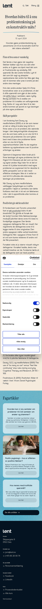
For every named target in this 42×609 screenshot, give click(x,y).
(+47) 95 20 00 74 (12, 556)
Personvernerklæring (14, 566)
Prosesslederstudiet (13, 590)
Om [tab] (34, 264)
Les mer (27, 427)
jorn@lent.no (10, 552)
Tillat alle (21, 334)
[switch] (36, 310)
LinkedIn (8, 580)
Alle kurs (9, 593)
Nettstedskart (7, 599)
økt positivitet (15, 211)
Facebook (9, 576)
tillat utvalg (21, 342)
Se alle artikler (11, 513)
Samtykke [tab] (7, 264)
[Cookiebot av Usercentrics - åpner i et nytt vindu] (29, 258)
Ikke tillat (21, 349)
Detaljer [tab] (21, 264)
